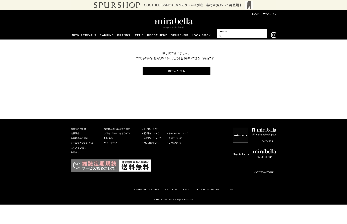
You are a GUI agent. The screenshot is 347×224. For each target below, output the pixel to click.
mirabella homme (207, 189)
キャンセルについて (178, 133)
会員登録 (75, 133)
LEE (165, 189)
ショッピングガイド (151, 128)
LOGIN (255, 13)
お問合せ (75, 152)
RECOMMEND (157, 35)
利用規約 (108, 138)
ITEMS (139, 35)
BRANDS (123, 35)
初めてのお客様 (78, 128)
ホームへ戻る (176, 70)
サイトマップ (110, 142)
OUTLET (229, 189)
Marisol (187, 189)
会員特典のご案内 (79, 138)
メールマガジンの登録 (82, 142)
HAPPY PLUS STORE (146, 189)
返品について (175, 138)
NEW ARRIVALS (84, 35)
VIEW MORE (267, 140)
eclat (175, 189)
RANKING (107, 35)
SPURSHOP (180, 35)
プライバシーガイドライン (117, 133)
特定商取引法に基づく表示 (117, 128)
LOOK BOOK (201, 35)
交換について (175, 142)
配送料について (151, 133)
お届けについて (151, 142)
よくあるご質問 (78, 147)
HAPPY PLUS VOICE (263, 171)
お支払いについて (152, 138)
